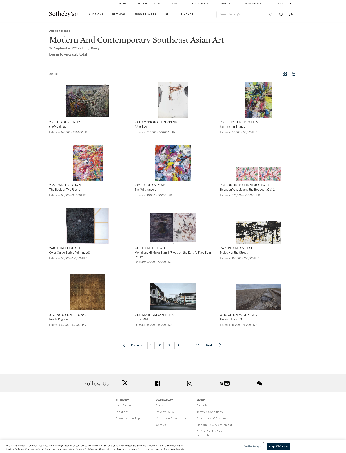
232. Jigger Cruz (65, 122)
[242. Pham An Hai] (258, 232)
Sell (168, 14)
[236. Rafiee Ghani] (88, 163)
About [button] (176, 3)
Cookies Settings (252, 446)
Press (160, 405)
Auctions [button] (96, 14)
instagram (189, 383)
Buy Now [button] (119, 14)
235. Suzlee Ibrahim (239, 122)
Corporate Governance (171, 418)
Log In (122, 3)
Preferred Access (149, 3)
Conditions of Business (212, 418)
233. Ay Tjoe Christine (156, 122)
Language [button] (283, 3)
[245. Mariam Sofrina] (173, 296)
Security (202, 405)
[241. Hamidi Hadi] (173, 228)
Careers (161, 425)
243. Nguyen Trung (67, 314)
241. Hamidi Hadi (151, 248)
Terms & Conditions (210, 412)
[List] (293, 73)
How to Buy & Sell (253, 3)
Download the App (128, 418)
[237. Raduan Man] (173, 163)
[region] (173, 446)
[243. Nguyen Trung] (87, 292)
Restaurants (200, 3)
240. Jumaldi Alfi (66, 248)
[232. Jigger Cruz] (87, 101)
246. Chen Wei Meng (239, 314)
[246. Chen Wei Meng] (258, 297)
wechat (259, 383)
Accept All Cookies (278, 446)
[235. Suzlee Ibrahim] (258, 100)
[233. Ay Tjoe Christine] (173, 100)
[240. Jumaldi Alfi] (87, 226)
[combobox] (245, 14)
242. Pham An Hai (236, 248)
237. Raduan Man (150, 185)
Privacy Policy (165, 412)
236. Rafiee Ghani (66, 185)
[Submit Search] (270, 14)
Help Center (123, 405)
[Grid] (284, 73)
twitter (125, 383)
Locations (122, 412)
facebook (157, 383)
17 (197, 345)
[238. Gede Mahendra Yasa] (258, 174)
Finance (187, 14)
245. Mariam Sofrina (154, 314)
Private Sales (145, 14)
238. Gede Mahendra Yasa (245, 185)
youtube (224, 383)
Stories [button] (225, 3)
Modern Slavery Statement (214, 425)
